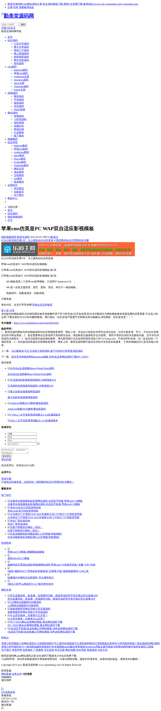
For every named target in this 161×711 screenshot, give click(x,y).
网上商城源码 (21, 53)
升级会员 (37, 304)
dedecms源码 (21, 70)
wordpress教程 (21, 152)
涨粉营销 (19, 122)
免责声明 (17, 650)
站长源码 (13, 40)
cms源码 (12, 66)
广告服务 (38, 650)
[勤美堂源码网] (17, 15)
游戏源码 (13, 93)
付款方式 (102, 650)
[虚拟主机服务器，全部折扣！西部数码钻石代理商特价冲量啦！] (37, 482)
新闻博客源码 (21, 56)
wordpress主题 (21, 76)
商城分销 (19, 129)
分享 (11, 310)
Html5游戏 (19, 109)
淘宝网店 (19, 188)
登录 (15, 7)
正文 (10, 220)
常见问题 (60, 650)
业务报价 (28, 650)
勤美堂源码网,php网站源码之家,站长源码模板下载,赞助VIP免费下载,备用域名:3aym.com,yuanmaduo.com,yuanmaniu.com (73, 4)
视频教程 (13, 139)
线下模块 (19, 135)
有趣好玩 (19, 126)
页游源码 (19, 106)
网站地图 (70, 650)
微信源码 (13, 112)
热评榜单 (6, 543)
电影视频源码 (15, 216)
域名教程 (19, 172)
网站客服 (6, 674)
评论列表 (6, 459)
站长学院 (13, 142)
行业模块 (19, 132)
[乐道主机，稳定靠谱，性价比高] (68, 255)
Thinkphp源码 (21, 86)
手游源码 (19, 99)
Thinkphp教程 (21, 165)
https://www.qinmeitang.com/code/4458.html (36, 323)
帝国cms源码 (21, 73)
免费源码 (19, 116)
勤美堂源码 (23, 237)
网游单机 (19, 96)
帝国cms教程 (21, 149)
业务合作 (17, 674)
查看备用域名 (26, 7)
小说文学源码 (21, 43)
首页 (10, 37)
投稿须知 (92, 650)
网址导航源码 (21, 60)
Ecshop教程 (20, 162)
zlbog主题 (19, 83)
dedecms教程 (21, 145)
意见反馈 (49, 650)
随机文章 (6, 589)
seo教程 (18, 178)
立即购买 (47, 304)
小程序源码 (20, 119)
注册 (10, 7)
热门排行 (6, 495)
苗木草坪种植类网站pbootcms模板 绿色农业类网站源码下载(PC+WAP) (49, 356)
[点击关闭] (1, 686)
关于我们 (19, 195)
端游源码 (19, 103)
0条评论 (53, 237)
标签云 (5, 637)
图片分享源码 (21, 47)
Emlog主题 (19, 89)
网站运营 (19, 168)
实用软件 (13, 185)
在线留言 (19, 191)
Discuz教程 (20, 158)
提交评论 (7, 456)
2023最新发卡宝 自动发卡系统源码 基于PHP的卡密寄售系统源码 (47, 351)
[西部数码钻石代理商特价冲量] (71, 240)
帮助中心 (13, 198)
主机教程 (19, 175)
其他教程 (19, 182)
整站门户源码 (21, 50)
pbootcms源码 (21, 80)
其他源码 (19, 63)
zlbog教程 (19, 155)
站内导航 (81, 650)
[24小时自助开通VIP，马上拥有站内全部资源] (27, 240)
